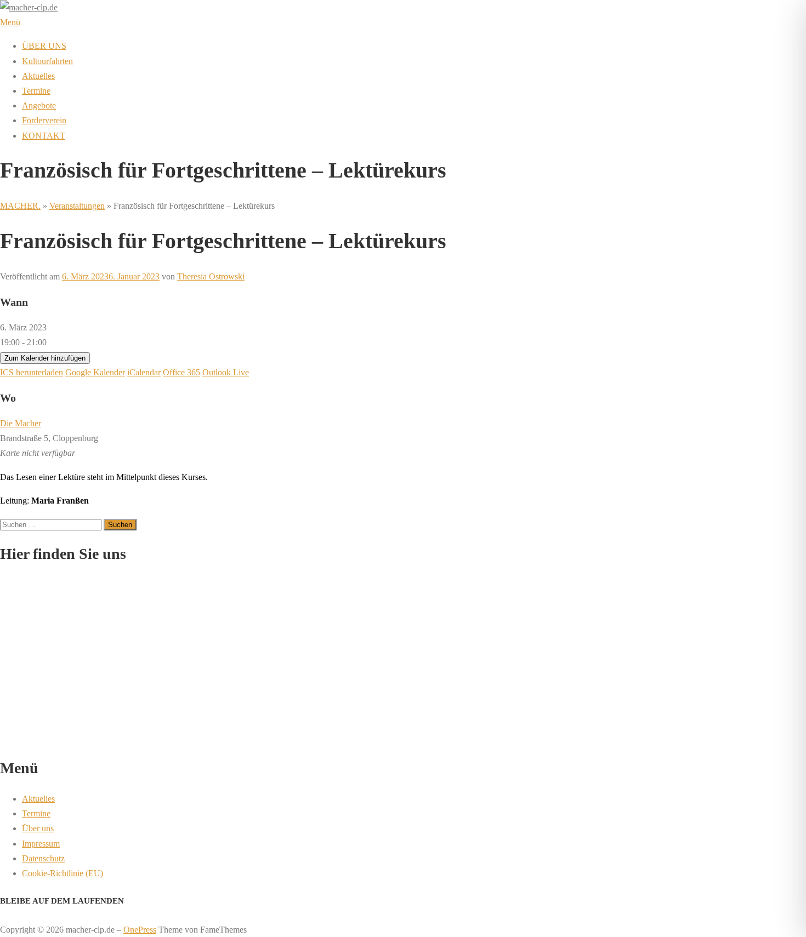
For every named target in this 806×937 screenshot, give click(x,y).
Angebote (39, 105)
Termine (36, 90)
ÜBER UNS (44, 45)
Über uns (38, 828)
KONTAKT (43, 135)
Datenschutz (43, 858)
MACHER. (20, 205)
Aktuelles (38, 76)
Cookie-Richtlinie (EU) (62, 873)
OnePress (139, 929)
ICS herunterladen (31, 372)
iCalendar (144, 372)
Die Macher (20, 423)
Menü (10, 22)
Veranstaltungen (77, 205)
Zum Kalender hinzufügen (45, 358)
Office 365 (181, 372)
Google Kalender (95, 372)
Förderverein (44, 120)
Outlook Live (225, 372)
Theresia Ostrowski (211, 276)
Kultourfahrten (47, 61)
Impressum (41, 843)
